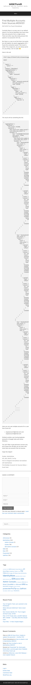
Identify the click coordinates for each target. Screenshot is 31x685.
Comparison (11, 571)
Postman (18, 586)
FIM (21, 571)
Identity (25, 573)
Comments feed (7, 672)
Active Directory (19, 569)
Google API (11, 573)
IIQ (16, 582)
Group (16, 573)
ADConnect (6, 538)
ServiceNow (5, 590)
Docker (16, 571)
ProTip (14, 458)
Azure (4, 571)
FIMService (6, 573)
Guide (19, 573)
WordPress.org (7, 675)
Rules (18, 588)
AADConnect (12, 569)
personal (15, 586)
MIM (4, 549)
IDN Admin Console (10, 546)
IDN (6, 458)
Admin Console (9, 542)
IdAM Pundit (15, 4)
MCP (15, 584)
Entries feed (6, 670)
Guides (4, 456)
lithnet (4, 584)
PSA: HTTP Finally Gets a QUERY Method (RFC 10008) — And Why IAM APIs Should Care (15, 617)
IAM (22, 573)
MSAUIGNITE (6, 586)
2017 (7, 569)
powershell (7, 588)
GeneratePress (24, 682)
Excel (19, 571)
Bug (7, 571)
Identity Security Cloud (7, 579)
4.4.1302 (4, 569)
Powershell (6, 553)
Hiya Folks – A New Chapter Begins (13, 621)
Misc (4, 551)
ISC (27, 582)
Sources (11, 590)
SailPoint (5, 555)
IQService (24, 582)
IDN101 (10, 458)
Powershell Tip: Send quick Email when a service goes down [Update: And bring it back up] (15, 649)
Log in (4, 668)
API (3, 458)
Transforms (16, 590)
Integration (20, 582)
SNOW (9, 590)
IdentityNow (10, 456)
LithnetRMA (10, 584)
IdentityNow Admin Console (20, 576)
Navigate (11, 586)
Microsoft (19, 584)
